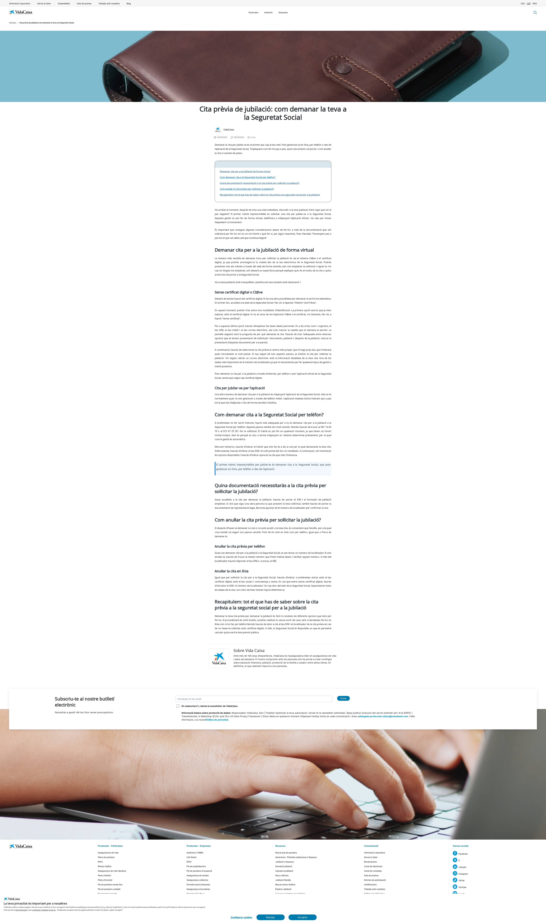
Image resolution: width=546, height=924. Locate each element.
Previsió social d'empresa (198, 884)
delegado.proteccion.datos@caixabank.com (383, 716)
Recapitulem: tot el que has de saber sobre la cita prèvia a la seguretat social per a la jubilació (270, 194)
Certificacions (370, 884)
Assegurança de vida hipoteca (112, 871)
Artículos (12, 23)
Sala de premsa (84, 3)
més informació (21, 910)
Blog (129, 3)
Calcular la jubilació (284, 871)
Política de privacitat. (217, 719)
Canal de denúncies (373, 866)
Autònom (268, 12)
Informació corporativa (19, 3)
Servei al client (44, 3)
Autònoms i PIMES (195, 852)
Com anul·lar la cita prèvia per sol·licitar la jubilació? (247, 188)
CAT (529, 3)
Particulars (253, 12)
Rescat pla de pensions (286, 852)
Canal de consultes (373, 871)
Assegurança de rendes (198, 875)
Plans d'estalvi (104, 875)
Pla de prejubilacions (196, 866)
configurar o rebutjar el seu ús (44, 910)
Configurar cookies (241, 917)
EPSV (100, 862)
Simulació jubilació (283, 866)
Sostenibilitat (64, 3)
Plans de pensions (106, 857)
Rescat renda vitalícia (285, 884)
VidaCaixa (228, 129)
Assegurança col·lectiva (197, 880)
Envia (343, 698)
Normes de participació (375, 880)
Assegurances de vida (108, 852)
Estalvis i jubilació (283, 889)
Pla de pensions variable (109, 889)
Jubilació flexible (283, 880)
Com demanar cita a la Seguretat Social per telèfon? (247, 177)
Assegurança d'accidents (198, 889)
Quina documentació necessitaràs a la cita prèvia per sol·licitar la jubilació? (259, 183)
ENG (535, 3)
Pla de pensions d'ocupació (199, 871)
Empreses (283, 12)
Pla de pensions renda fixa (110, 884)
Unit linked (191, 857)
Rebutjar (270, 917)
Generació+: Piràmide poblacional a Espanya (296, 857)
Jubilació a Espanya (284, 862)
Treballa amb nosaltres (109, 3)
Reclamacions (370, 862)
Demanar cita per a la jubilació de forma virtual (245, 171)
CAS (523, 3)
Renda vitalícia (104, 866)
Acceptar (302, 917)
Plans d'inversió (105, 880)
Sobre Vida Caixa (249, 650)
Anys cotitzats (281, 875)
